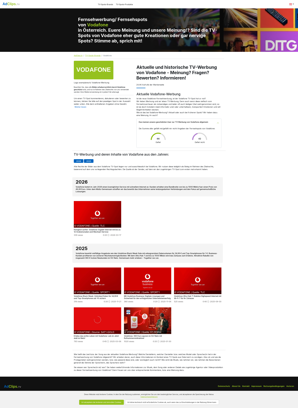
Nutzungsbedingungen (273, 386)
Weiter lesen (80, 107)
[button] (291, 4)
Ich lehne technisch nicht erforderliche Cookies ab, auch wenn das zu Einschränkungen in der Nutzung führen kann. (172, 402)
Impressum (256, 386)
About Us (236, 386)
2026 (78, 161)
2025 (88, 161)
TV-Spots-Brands (105, 4)
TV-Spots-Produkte (124, 4)
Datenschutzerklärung (149, 397)
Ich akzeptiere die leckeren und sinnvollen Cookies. (101, 402)
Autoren (290, 386)
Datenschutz (224, 386)
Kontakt (246, 386)
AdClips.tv (78, 55)
